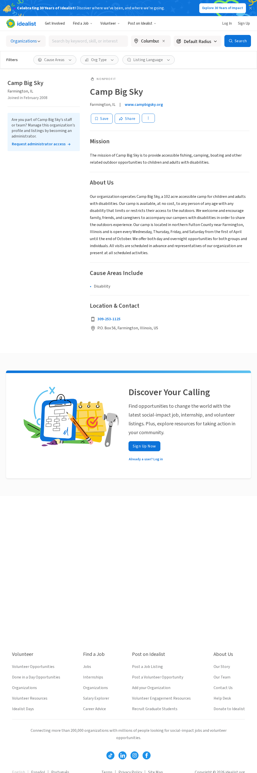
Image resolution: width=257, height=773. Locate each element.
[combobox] (88, 41)
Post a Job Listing (147, 666)
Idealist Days (23, 709)
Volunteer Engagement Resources (161, 698)
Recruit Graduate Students (154, 709)
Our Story (222, 666)
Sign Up (244, 23)
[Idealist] (21, 23)
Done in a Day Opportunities (36, 677)
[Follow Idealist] (110, 755)
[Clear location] (163, 41)
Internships (93, 677)
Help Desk (222, 698)
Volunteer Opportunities (33, 666)
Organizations (24, 688)
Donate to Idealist (229, 709)
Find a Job (81, 23)
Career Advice (94, 709)
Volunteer (108, 23)
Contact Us (223, 688)
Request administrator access (39, 144)
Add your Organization (151, 688)
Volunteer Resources (29, 698)
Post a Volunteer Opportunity (157, 677)
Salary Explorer (96, 698)
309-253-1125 (108, 319)
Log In (227, 23)
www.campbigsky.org (144, 105)
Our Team (222, 677)
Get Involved (55, 23)
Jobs (87, 666)
